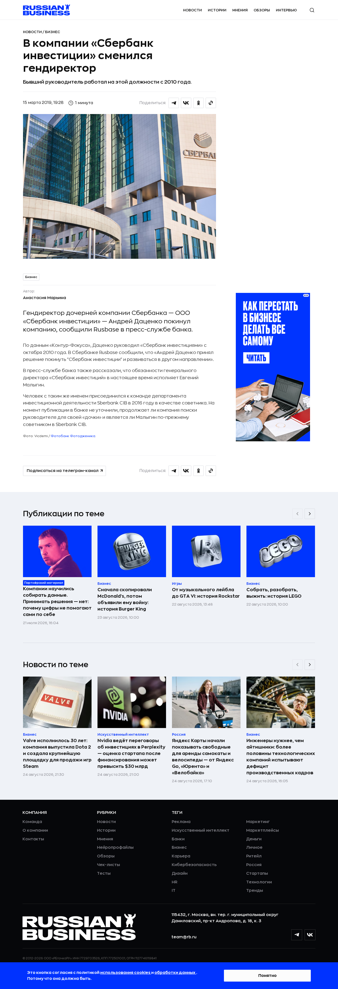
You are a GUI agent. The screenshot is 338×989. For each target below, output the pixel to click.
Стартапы (257, 873)
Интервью (286, 10)
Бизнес (52, 32)
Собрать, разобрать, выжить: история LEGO (273, 593)
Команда (32, 822)
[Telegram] (296, 934)
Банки (178, 839)
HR (174, 882)
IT (173, 891)
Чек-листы (108, 865)
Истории (217, 10)
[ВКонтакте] (310, 934)
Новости (192, 10)
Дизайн (180, 873)
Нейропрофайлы (115, 847)
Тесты (104, 873)
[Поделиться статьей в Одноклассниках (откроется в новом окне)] (198, 103)
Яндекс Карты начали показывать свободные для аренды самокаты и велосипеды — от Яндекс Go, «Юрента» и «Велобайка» (203, 756)
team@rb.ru (183, 937)
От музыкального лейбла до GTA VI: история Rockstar (206, 593)
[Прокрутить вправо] (310, 514)
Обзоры (262, 10)
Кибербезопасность (194, 865)
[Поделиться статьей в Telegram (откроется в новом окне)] (174, 103)
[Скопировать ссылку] (211, 103)
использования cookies (125, 973)
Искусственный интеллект (200, 830)
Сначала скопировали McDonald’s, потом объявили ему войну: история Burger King (124, 599)
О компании (35, 830)
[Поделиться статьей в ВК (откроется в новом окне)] (186, 103)
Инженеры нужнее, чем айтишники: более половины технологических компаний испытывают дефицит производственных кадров (280, 756)
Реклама (181, 822)
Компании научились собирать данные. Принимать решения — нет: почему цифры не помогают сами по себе (57, 602)
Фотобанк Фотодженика (73, 436)
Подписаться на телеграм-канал (62, 471)
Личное (254, 847)
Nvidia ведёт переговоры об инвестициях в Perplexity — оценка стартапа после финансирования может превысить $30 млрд (131, 753)
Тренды (254, 891)
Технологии (259, 882)
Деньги (254, 839)
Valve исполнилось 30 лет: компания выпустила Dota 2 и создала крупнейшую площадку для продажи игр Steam (57, 753)
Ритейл (254, 856)
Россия (254, 865)
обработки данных (175, 973)
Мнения (240, 10)
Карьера (181, 856)
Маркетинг (258, 822)
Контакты (33, 839)
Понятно (267, 976)
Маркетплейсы (262, 830)
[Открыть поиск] (312, 10)
